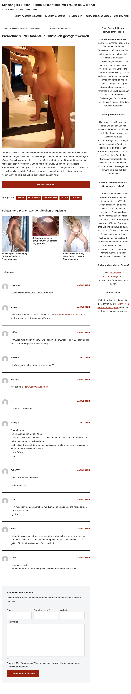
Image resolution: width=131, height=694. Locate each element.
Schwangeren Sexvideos (98, 16)
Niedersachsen (18, 28)
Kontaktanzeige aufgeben (28, 16)
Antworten (83, 285)
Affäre (21, 198)
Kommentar (13, 622)
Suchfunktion (121, 16)
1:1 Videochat (75, 16)
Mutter (64, 198)
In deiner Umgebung (55, 16)
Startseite (6, 28)
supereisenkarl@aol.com (71, 314)
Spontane (76, 198)
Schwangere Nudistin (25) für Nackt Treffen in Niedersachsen (14, 256)
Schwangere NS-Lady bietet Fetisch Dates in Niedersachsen (74, 256)
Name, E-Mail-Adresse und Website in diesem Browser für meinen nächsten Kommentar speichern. (43, 665)
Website (64, 610)
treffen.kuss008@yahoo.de (35, 387)
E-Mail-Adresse (42, 610)
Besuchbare (34, 198)
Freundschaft (50, 198)
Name (10, 610)
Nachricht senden (45, 184)
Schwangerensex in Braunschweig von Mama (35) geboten (44, 241)
